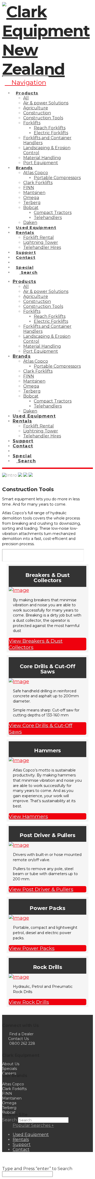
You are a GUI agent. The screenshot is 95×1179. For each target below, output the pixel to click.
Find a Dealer (21, 1034)
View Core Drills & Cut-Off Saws (40, 728)
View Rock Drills (29, 1002)
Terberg (9, 1107)
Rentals (21, 1139)
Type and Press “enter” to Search (37, 1168)
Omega (9, 1103)
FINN (7, 1093)
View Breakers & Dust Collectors (36, 644)
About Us (10, 1064)
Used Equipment (31, 1134)
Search (9, 1119)
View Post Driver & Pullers (41, 889)
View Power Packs (32, 948)
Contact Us (18, 1038)
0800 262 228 (22, 1043)
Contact (21, 1149)
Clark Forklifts (14, 1088)
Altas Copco (13, 1084)
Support (22, 1144)
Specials (9, 1068)
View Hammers (28, 816)
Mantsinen (12, 1098)
